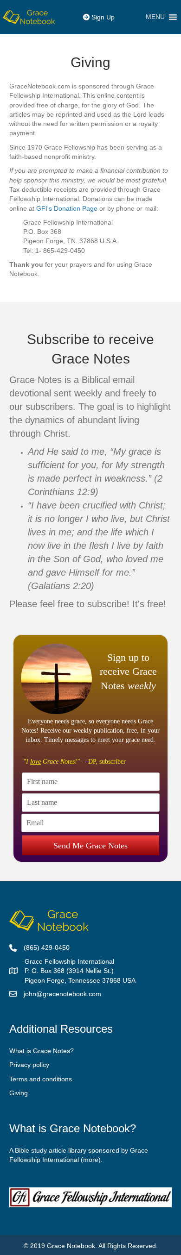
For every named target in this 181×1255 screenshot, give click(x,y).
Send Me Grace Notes (90, 845)
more (90, 1159)
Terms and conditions (40, 1079)
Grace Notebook (71, 1245)
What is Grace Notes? (41, 1050)
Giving (18, 1093)
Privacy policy (29, 1064)
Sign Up (102, 17)
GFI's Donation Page (67, 208)
